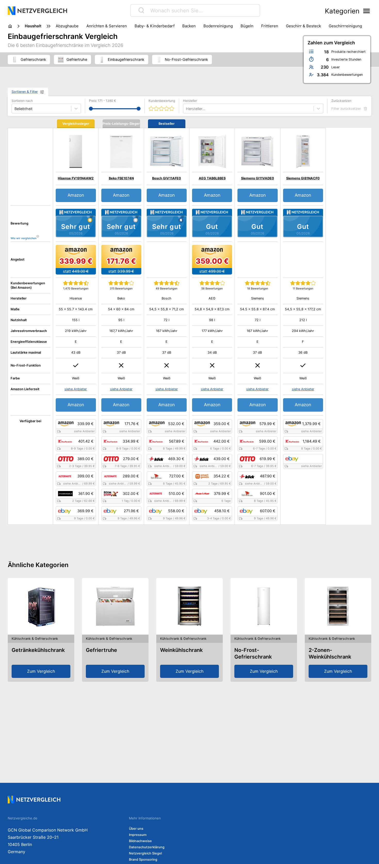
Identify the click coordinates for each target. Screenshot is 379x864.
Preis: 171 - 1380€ (102, 101)
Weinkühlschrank (181, 650)
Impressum (137, 835)
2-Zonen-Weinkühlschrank (330, 653)
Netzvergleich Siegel (145, 853)
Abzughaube (67, 25)
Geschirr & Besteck (303, 25)
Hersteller (190, 101)
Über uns (136, 828)
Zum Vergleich (41, 671)
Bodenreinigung (218, 25)
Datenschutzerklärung (146, 847)
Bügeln (247, 25)
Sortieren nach (22, 101)
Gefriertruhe (101, 650)
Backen (189, 25)
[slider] (91, 109)
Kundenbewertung (162, 101)
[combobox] (186, 108)
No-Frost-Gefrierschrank (253, 653)
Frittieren (269, 25)
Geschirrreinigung (345, 25)
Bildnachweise (140, 841)
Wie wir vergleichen (23, 238)
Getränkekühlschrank (38, 650)
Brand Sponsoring (143, 859)
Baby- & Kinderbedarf (155, 25)
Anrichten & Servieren (106, 25)
